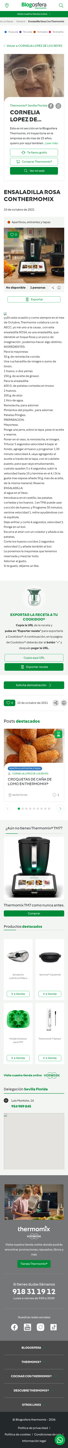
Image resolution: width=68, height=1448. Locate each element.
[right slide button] (60, 808)
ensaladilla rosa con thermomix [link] (46, 21)
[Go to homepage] (34, 5)
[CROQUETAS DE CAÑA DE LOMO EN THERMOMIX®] (34, 749)
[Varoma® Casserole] (50, 955)
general (20, 21)
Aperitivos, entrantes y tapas (25, 768)
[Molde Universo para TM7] (18, 1019)
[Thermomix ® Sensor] (50, 1019)
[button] (61, 5)
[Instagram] (40, 1327)
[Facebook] (14, 1327)
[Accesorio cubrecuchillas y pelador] (18, 955)
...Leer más (51, 143)
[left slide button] (7, 808)
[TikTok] (53, 1327)
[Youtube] (27, 1327)
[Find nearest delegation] (7, 5)
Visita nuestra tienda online (32, 14)
